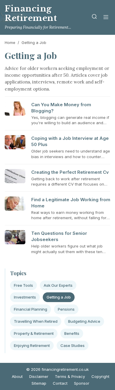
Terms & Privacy (70, 376)
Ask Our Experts (58, 285)
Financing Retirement (31, 13)
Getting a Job (59, 297)
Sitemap (39, 383)
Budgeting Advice (84, 321)
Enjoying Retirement (32, 345)
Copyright (100, 376)
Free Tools (23, 285)
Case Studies (72, 345)
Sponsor (81, 383)
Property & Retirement (34, 333)
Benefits (71, 333)
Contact (60, 383)
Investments (25, 297)
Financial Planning (30, 309)
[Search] (94, 17)
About (17, 376)
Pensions (66, 309)
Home (10, 42)
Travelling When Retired (36, 321)
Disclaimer (38, 376)
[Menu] (105, 17)
